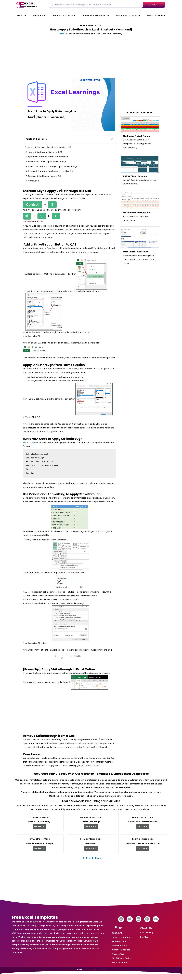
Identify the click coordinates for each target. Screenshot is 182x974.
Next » (98, 858)
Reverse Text (91, 843)
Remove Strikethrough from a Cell (44, 176)
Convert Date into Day (39, 821)
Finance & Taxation (126, 15)
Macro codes (29, 442)
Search (153, 4)
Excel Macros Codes (121, 958)
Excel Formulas (119, 941)
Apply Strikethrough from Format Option (48, 156)
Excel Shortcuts (119, 945)
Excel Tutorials (155, 15)
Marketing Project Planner (137, 136)
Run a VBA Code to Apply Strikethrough (47, 161)
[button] (121, 919)
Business (38, 15)
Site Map (144, 937)
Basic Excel (95, 25)
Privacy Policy (146, 932)
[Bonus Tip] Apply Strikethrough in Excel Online (50, 171)
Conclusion (33, 180)
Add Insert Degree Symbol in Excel (143, 843)
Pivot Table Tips (119, 962)
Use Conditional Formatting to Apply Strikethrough (52, 166)
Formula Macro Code (39, 817)
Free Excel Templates (35, 917)
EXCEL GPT (117, 933)
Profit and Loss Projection (136, 212)
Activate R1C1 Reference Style (142, 821)
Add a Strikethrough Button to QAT (45, 152)
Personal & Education (94, 15)
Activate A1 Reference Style (39, 843)
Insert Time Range (91, 821)
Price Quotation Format (135, 251)
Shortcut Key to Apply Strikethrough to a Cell (49, 147)
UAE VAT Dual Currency (135, 176)
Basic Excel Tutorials (121, 937)
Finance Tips (118, 954)
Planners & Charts (62, 15)
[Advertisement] (89, 57)
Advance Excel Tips (121, 949)
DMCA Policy (146, 927)
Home (20, 15)
